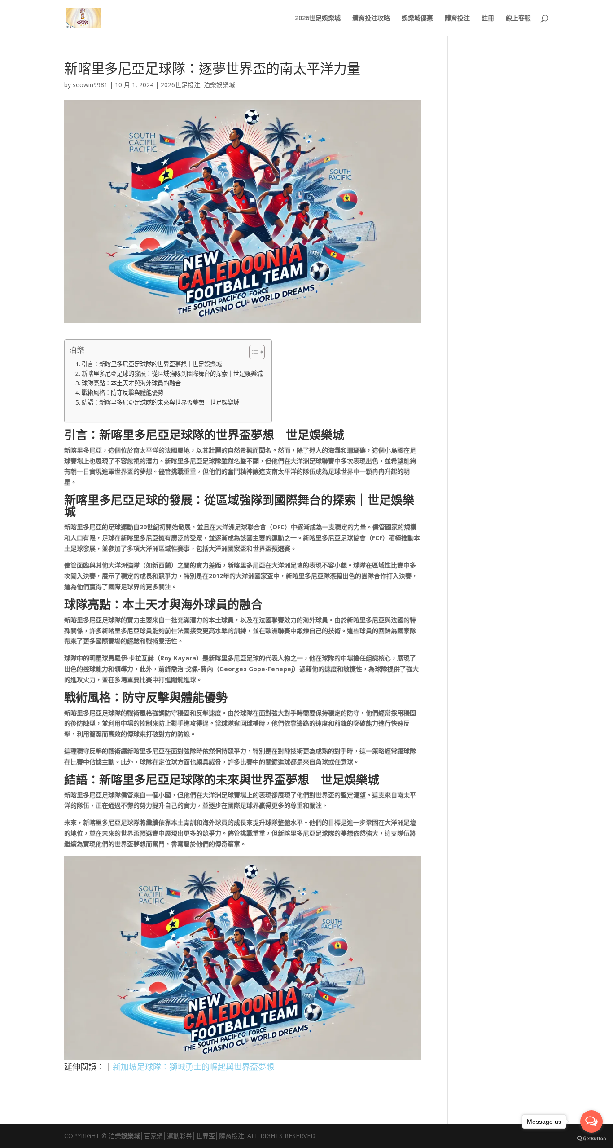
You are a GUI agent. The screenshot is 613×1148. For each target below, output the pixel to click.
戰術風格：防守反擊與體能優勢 (122, 392)
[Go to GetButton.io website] (591, 1139)
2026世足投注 (180, 84)
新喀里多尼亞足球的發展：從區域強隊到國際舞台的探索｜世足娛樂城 (172, 373)
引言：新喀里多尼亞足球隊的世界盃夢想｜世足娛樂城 (152, 364)
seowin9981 (90, 84)
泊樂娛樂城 (219, 84)
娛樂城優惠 (417, 18)
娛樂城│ (132, 1135)
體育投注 (457, 18)
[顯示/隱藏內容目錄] (252, 352)
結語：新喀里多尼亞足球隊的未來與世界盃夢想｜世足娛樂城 (160, 402)
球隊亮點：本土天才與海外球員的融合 (131, 383)
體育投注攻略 (371, 18)
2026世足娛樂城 (318, 18)
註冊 (488, 18)
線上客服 (518, 18)
